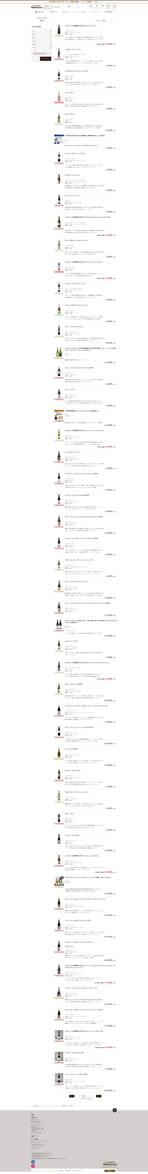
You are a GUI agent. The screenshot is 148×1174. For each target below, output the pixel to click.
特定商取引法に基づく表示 (38, 1144)
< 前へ (71, 1096)
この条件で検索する (45, 58)
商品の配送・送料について (38, 1121)
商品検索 (64, 1105)
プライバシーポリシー (36, 1146)
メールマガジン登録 (36, 1132)
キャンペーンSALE (80, 11)
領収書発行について (36, 1127)
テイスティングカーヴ (36, 1143)
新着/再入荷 (53, 11)
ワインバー (114, 8)
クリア (35, 58)
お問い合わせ (34, 1148)
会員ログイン (34, 1130)
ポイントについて (35, 1123)
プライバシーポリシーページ (38, 1170)
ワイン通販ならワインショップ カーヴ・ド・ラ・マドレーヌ (37, 7)
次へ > (98, 1096)
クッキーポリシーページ (52, 1170)
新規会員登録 (109, 11)
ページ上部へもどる (115, 1110)
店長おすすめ (65, 11)
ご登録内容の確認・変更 (37, 1129)
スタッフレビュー (95, 11)
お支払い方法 (34, 1119)
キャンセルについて (36, 1125)
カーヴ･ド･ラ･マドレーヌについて (40, 1141)
